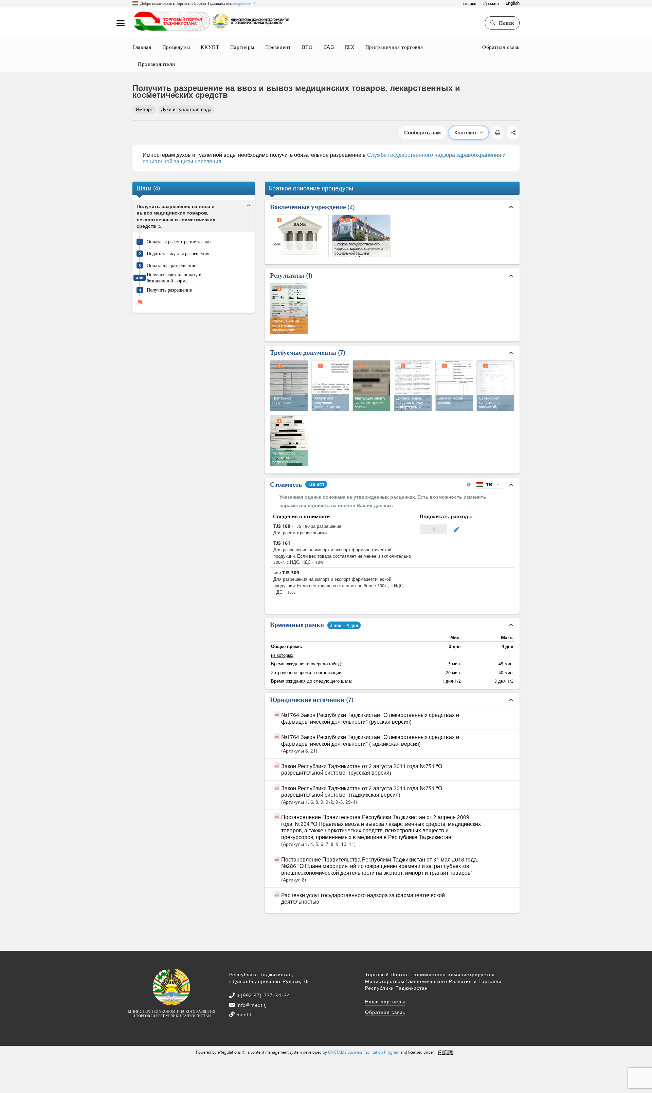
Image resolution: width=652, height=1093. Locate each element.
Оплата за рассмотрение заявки (179, 242)
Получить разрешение (169, 290)
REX (350, 46)
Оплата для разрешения (171, 265)
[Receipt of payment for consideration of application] (371, 385)
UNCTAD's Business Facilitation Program (363, 1052)
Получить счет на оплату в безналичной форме (174, 277)
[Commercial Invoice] (454, 385)
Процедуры (176, 46)
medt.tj (244, 1014)
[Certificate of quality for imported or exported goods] (495, 385)
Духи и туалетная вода (186, 109)
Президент (278, 46)
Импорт (144, 109)
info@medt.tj (251, 1005)
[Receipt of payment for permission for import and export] (289, 440)
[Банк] (299, 236)
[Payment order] (289, 385)
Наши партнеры (385, 1001)
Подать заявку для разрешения (178, 254)
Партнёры (242, 46)
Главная (141, 46)
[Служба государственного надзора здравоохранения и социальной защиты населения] (361, 236)
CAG (329, 46)
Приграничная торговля (394, 46)
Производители (156, 63)
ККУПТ (210, 46)
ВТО (307, 46)
